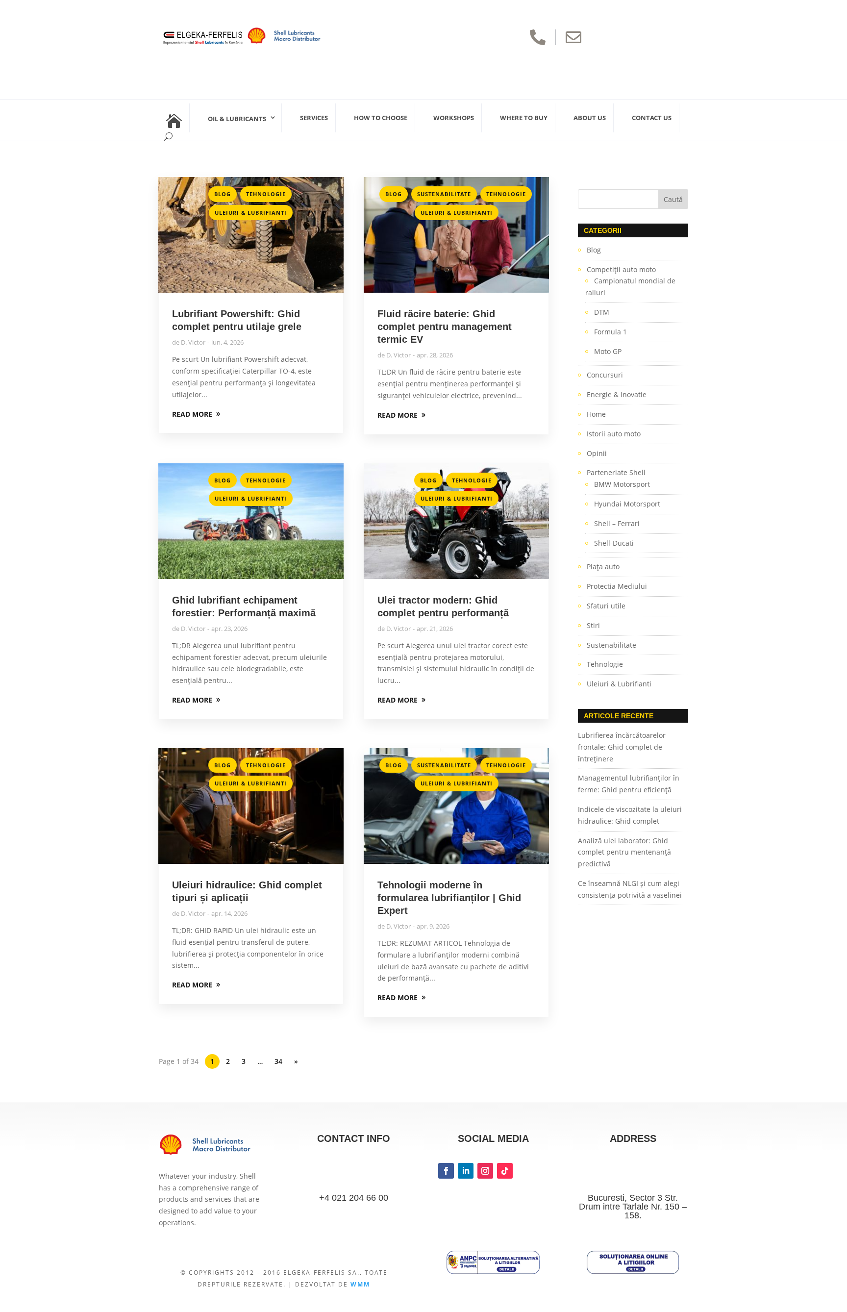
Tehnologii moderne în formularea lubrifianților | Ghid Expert (449, 898)
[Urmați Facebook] (446, 1171)
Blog (222, 194)
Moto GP (608, 351)
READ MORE (192, 414)
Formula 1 (610, 331)
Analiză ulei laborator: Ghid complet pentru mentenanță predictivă (624, 852)
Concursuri (605, 374)
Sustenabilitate (444, 194)
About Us (589, 117)
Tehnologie (266, 194)
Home (596, 414)
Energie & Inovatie (617, 394)
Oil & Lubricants (237, 118)
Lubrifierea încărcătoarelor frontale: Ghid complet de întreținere (622, 747)
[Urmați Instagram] (485, 1171)
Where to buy (524, 117)
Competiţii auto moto (621, 269)
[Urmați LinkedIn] (465, 1171)
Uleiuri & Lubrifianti (251, 212)
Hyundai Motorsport (627, 503)
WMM (360, 1284)
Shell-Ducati (614, 543)
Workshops (453, 117)
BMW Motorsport (622, 484)
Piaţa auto (603, 566)
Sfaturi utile (606, 605)
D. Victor (193, 342)
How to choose (380, 117)
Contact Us (652, 117)
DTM (601, 312)
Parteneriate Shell (616, 472)
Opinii (597, 453)
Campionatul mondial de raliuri (630, 286)
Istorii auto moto (614, 433)
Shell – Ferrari (617, 523)
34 (278, 1061)
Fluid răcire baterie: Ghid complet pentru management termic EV (444, 326)
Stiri (593, 625)
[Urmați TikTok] (505, 1171)
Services (314, 117)
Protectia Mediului (617, 586)
